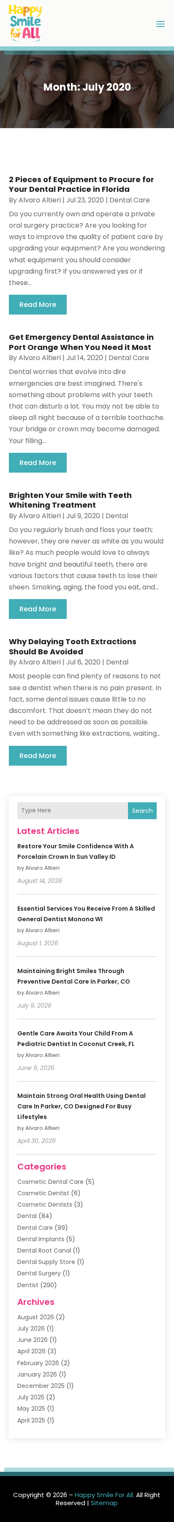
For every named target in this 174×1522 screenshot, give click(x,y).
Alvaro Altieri (40, 200)
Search (142, 811)
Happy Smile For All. (104, 1494)
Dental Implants (40, 1239)
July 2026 (31, 1328)
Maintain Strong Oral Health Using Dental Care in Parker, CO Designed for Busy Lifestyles (81, 1106)
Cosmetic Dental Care (50, 1182)
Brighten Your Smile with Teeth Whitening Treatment (70, 500)
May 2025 (31, 1408)
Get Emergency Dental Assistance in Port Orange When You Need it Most (81, 342)
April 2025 (31, 1420)
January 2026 (37, 1374)
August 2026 (35, 1317)
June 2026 (32, 1340)
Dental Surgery (39, 1273)
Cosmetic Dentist (43, 1193)
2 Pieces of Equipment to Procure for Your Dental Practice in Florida (81, 184)
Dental (117, 516)
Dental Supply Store (46, 1262)
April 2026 (31, 1351)
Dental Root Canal (44, 1250)
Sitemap (104, 1502)
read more (37, 304)
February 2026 (38, 1363)
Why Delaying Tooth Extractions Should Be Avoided (72, 646)
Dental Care (129, 200)
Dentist (27, 1285)
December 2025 (41, 1386)
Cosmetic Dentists (44, 1204)
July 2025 (30, 1397)
